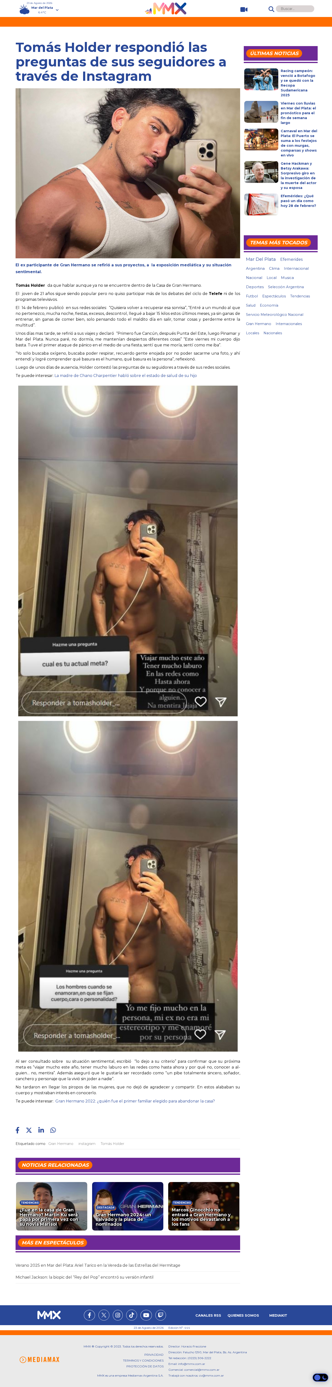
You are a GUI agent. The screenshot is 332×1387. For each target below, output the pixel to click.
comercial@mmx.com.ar (201, 1369)
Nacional (254, 277)
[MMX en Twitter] (103, 1315)
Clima (274, 268)
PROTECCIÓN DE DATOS (145, 1366)
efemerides (291, 259)
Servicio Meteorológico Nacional (274, 314)
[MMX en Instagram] (118, 1316)
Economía (269, 305)
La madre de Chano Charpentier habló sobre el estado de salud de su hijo (125, 375)
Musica (287, 278)
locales (252, 333)
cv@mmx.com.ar (211, 1375)
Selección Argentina (286, 287)
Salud (250, 305)
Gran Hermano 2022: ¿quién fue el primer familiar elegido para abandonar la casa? (134, 1101)
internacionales (289, 324)
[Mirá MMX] (241, 9)
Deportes (255, 287)
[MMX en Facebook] (89, 1316)
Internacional (296, 268)
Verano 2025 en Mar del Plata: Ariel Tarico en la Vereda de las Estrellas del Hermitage (98, 1265)
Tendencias (300, 296)
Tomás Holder (112, 1144)
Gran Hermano (60, 1144)
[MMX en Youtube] (146, 1316)
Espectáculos (274, 296)
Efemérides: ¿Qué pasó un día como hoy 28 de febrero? (298, 201)
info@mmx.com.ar (191, 1364)
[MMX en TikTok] (131, 1315)
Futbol (252, 296)
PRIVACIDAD (154, 1354)
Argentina (255, 268)
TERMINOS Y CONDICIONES (143, 1360)
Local (272, 277)
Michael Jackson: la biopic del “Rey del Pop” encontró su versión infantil (85, 1277)
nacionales (272, 333)
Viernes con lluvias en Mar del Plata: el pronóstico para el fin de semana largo (298, 113)
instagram (87, 1144)
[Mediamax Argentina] (39, 1360)
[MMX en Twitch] (160, 1316)
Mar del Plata (261, 259)
